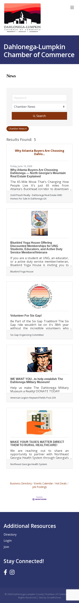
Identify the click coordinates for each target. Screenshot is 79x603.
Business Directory (21, 483)
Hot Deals (61, 483)
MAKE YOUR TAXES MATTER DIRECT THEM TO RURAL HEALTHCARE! (37, 443)
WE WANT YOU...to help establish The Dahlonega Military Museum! (36, 380)
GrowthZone (54, 597)
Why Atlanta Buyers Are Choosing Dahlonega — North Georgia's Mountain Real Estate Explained (38, 173)
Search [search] (41, 116)
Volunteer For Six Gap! (26, 315)
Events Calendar (43, 483)
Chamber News (17, 128)
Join (6, 547)
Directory (10, 534)
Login (8, 541)
